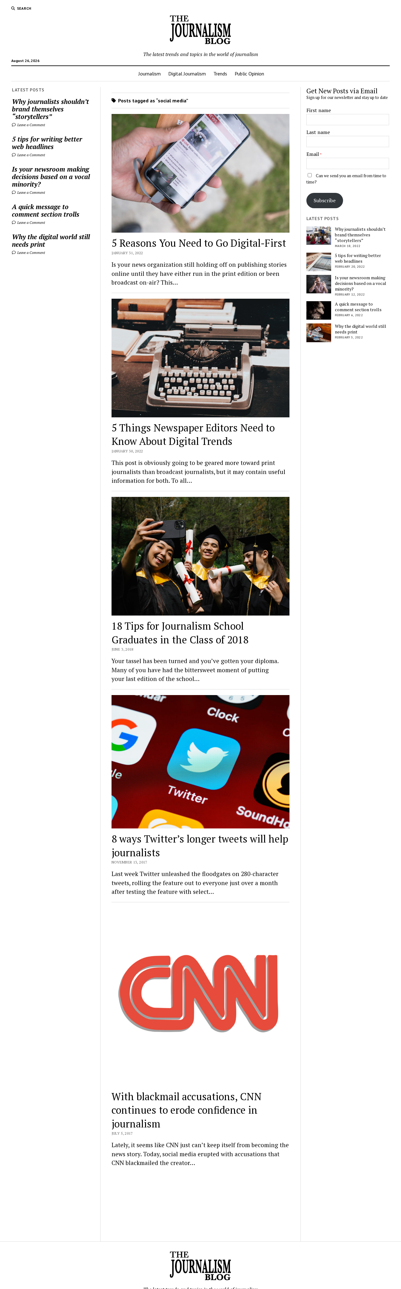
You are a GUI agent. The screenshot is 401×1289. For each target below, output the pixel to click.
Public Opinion (249, 73)
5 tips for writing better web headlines (47, 142)
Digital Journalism (187, 73)
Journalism (149, 73)
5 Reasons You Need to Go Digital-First (199, 243)
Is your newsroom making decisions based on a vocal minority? (51, 176)
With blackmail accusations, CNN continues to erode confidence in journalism (187, 1110)
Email (312, 154)
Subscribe (325, 200)
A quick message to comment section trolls (45, 210)
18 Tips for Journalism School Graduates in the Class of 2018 (180, 632)
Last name (318, 132)
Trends (220, 73)
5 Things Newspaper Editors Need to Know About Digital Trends (193, 434)
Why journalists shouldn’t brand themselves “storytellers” (50, 109)
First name (318, 110)
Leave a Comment (30, 124)
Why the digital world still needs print (51, 240)
